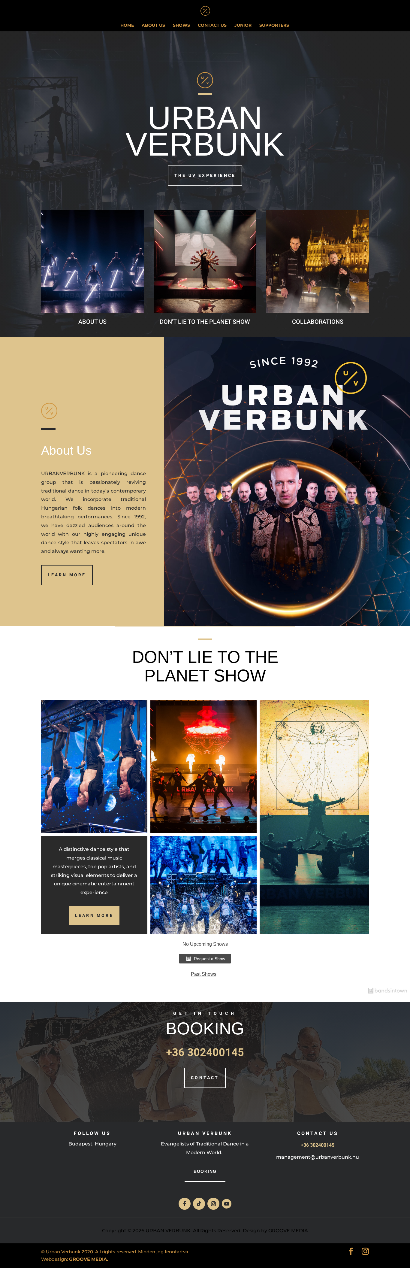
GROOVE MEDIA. (88, 1259)
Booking (205, 1171)
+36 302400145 (205, 1052)
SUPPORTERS (274, 25)
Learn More (94, 915)
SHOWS (181, 25)
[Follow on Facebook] (185, 1204)
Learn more (67, 575)
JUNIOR (243, 25)
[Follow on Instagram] (213, 1204)
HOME (127, 25)
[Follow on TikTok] (199, 1204)
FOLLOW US (92, 1133)
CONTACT (205, 1078)
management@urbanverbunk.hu (317, 1157)
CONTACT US (212, 25)
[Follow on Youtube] (226, 1204)
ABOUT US (153, 25)
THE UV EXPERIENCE (205, 175)
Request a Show (209, 958)
